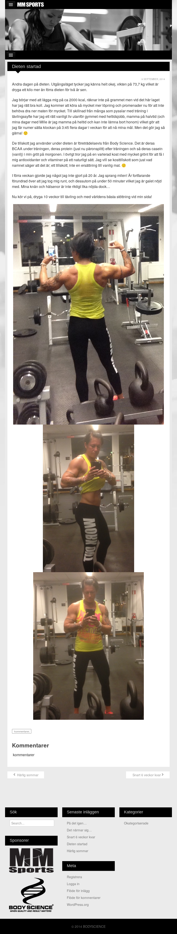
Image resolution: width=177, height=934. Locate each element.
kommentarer (21, 731)
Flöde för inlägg (78, 890)
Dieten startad (77, 844)
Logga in (73, 883)
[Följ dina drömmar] (88, 29)
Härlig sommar (27, 775)
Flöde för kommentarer (83, 897)
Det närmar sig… (79, 830)
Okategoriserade (136, 823)
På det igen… (77, 823)
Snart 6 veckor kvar (146, 775)
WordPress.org (78, 904)
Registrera (74, 877)
